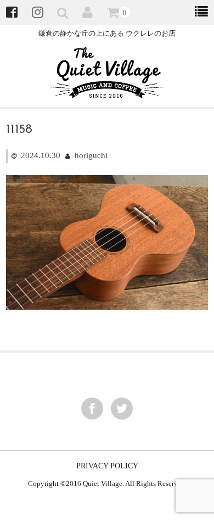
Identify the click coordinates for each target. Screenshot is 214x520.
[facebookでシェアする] (92, 409)
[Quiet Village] (107, 91)
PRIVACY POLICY (107, 466)
